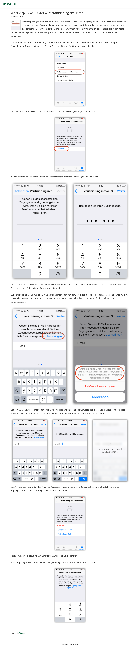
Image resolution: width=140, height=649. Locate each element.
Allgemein (23, 633)
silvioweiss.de (9, 3)
